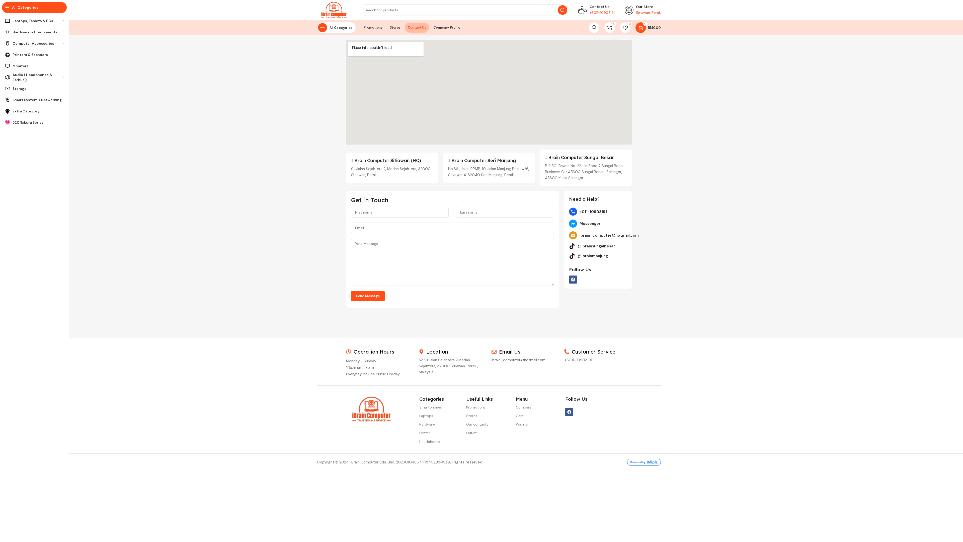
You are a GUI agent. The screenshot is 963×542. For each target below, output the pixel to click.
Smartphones (430, 407)
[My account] (594, 28)
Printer (424, 433)
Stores (471, 416)
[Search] (562, 10)
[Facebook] (573, 280)
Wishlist (522, 424)
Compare (523, 407)
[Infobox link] (596, 10)
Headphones (429, 441)
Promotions (476, 407)
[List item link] (598, 212)
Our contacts (477, 424)
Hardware (427, 424)
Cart (519, 416)
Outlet (471, 433)
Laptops (426, 416)
